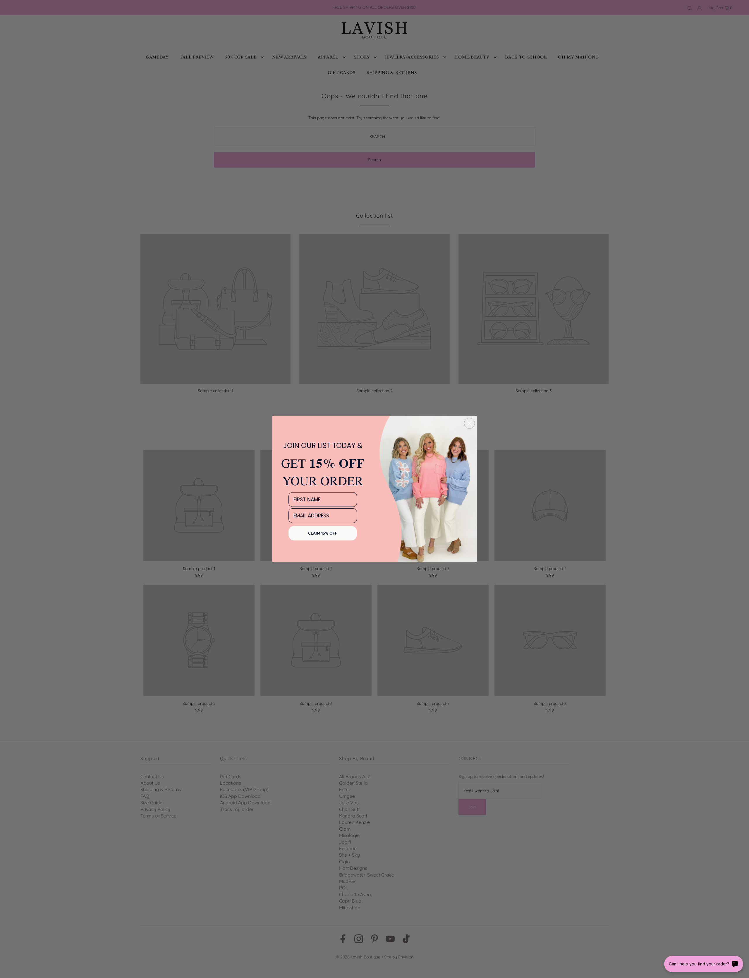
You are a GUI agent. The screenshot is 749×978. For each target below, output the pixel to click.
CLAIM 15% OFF (322, 533)
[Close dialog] (469, 423)
